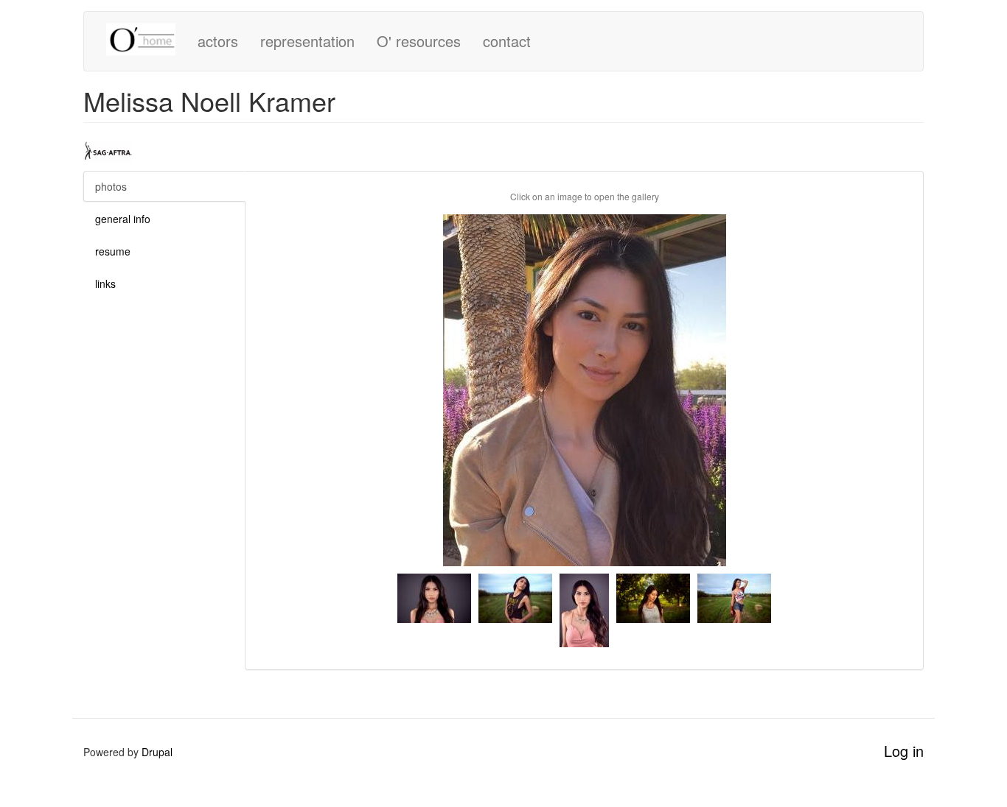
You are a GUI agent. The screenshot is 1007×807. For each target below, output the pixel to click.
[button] (584, 390)
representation (307, 41)
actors (218, 41)
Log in (904, 750)
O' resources (419, 41)
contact (507, 41)
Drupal (157, 751)
